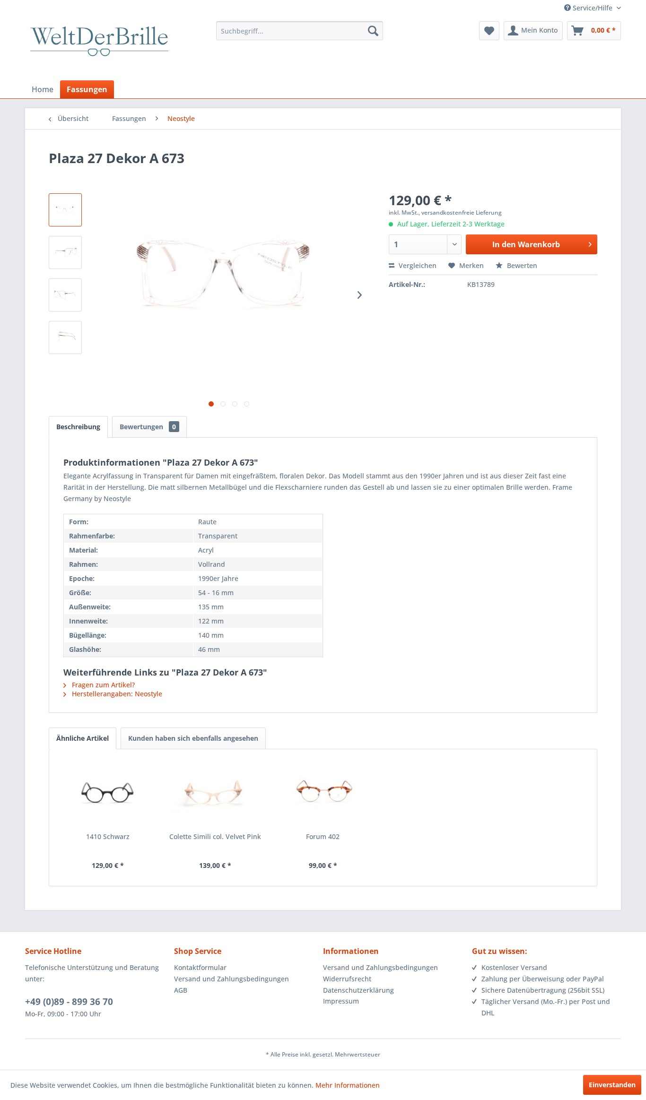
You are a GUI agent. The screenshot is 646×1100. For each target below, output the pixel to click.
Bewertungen (148, 426)
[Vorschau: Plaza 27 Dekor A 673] (65, 209)
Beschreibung (78, 426)
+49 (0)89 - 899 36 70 (69, 1002)
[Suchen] (373, 30)
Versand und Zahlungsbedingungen (231, 978)
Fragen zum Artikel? (102, 684)
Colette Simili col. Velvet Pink (215, 836)
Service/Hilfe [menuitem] (592, 7)
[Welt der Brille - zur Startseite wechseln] (99, 49)
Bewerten (521, 265)
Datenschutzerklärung (358, 990)
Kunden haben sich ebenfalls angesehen (193, 738)
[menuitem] (299, 30)
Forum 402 (323, 836)
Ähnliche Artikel (82, 738)
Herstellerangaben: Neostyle (116, 693)
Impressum (341, 1000)
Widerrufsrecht (347, 978)
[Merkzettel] (489, 30)
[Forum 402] (323, 794)
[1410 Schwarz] (108, 794)
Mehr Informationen (347, 1085)
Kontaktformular (200, 967)
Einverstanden (612, 1084)
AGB (180, 990)
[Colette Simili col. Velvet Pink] (215, 794)
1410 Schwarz (108, 836)
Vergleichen (416, 265)
